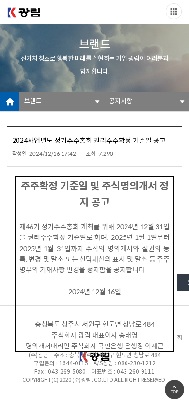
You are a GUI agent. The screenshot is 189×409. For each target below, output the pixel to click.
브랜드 (33, 101)
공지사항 (120, 101)
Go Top (174, 389)
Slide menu (174, 11)
